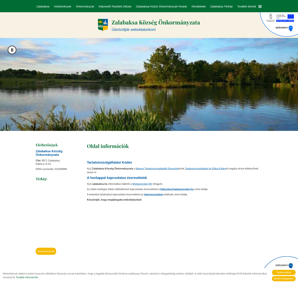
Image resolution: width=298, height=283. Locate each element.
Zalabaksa (42, 6)
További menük (246, 6)
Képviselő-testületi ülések (115, 6)
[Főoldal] (103, 25)
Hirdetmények (62, 6)
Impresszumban (153, 194)
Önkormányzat (85, 6)
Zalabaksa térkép (221, 6)
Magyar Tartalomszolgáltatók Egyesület (157, 168)
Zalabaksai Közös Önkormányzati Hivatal (161, 6)
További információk (27, 277)
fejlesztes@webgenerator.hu (177, 189)
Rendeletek (199, 6)
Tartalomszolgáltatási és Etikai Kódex (205, 168)
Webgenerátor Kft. (142, 184)
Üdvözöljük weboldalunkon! (156, 25)
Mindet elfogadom (284, 278)
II (12, 50)
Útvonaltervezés (46, 251)
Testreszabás (284, 272)
